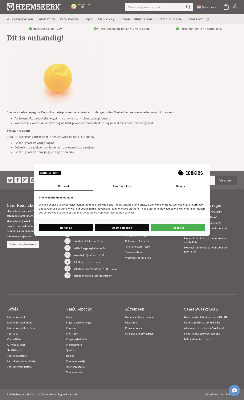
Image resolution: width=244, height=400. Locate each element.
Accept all (178, 227)
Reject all (66, 227)
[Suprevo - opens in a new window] (191, 173)
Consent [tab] (63, 186)
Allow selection (122, 227)
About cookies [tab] (122, 186)
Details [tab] (180, 186)
